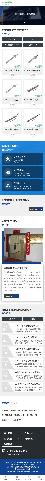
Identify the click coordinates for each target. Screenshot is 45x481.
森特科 (13, 410)
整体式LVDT (33, 44)
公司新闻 (12, 318)
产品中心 (17, 479)
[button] (20, 22)
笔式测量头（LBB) (12, 44)
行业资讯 (33, 318)
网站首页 (6, 479)
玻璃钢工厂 (6, 420)
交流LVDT (12, 39)
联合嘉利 (5, 410)
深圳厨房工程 (32, 415)
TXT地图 (31, 464)
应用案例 (28, 479)
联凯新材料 (22, 410)
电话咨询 (39, 479)
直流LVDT (33, 39)
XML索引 (24, 464)
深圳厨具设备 (7, 415)
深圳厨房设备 (19, 415)
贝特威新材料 (34, 410)
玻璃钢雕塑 (17, 420)
